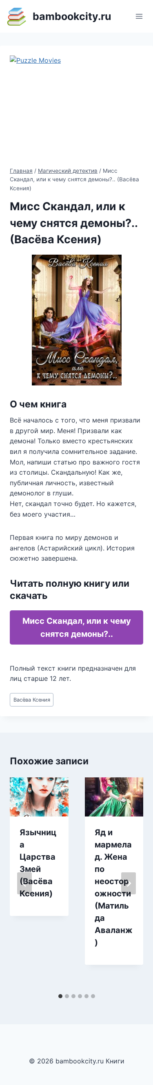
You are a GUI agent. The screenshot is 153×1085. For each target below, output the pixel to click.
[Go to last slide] (24, 883)
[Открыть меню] (138, 16)
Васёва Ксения (31, 700)
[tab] (60, 996)
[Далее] (128, 883)
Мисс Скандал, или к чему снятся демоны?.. (76, 627)
